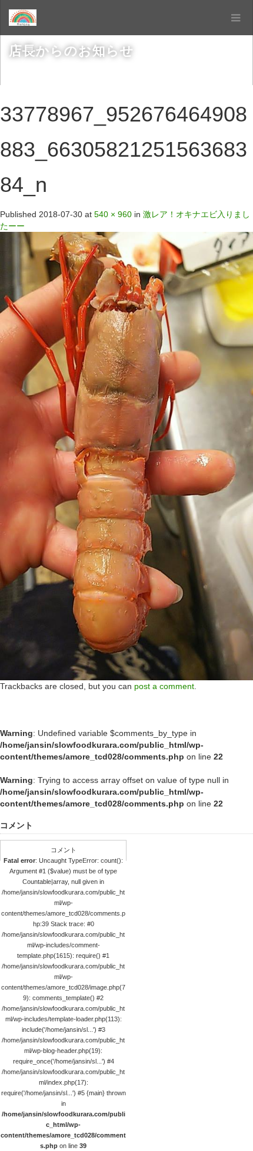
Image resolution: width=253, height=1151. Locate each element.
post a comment (164, 686)
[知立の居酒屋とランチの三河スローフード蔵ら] (22, 17)
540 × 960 (113, 214)
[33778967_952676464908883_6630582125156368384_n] (126, 455)
